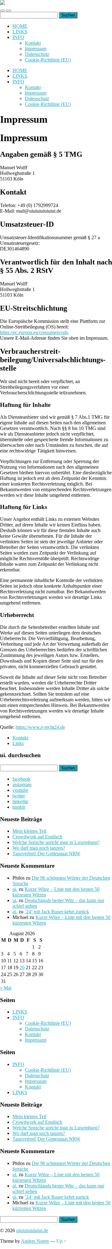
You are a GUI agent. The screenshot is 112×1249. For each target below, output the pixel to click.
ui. (14, 889)
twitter (18, 795)
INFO (18, 37)
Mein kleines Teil (29, 831)
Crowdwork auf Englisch (37, 836)
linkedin (20, 801)
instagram (21, 784)
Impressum (35, 48)
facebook (21, 779)
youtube (20, 790)
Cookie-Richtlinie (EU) (48, 59)
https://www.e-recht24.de (40, 727)
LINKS (19, 31)
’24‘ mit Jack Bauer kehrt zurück (57, 911)
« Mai (6, 987)
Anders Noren (35, 1241)
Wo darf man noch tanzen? (38, 848)
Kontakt (33, 43)
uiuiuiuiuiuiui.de (32, 1230)
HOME (19, 26)
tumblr (18, 807)
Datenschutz (37, 54)
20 (22, 967)
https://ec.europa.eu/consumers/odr (34, 332)
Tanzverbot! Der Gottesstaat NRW (46, 853)
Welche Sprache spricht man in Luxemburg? (56, 842)
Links (18, 743)
